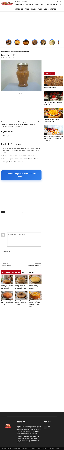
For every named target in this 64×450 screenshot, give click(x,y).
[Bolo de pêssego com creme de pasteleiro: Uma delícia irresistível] (53, 130)
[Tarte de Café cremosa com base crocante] (21, 295)
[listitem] (8, 42)
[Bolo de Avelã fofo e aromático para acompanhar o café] (21, 279)
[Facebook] (57, 1)
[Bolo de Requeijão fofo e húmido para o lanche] (7, 295)
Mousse (33, 9)
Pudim (40, 9)
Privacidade (25, 1)
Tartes (17, 9)
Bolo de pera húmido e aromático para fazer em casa (7, 286)
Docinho (8, 51)
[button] (61, 4)
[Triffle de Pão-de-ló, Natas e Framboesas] (53, 96)
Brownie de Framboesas (35, 265)
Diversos (29, 4)
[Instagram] (60, 1)
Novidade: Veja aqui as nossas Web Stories (21, 175)
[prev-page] (2, 310)
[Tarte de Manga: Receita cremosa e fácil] (53, 113)
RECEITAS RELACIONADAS (11, 272)
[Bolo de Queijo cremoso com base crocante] (35, 279)
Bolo (45, 84)
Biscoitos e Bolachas (49, 4)
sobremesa (33, 212)
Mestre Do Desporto (36, 448)
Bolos (37, 4)
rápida (22, 212)
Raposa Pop (45, 448)
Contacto (17, 1)
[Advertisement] (32, 24)
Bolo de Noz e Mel (50, 87)
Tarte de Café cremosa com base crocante (20, 302)
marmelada (17, 212)
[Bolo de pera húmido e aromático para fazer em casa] (7, 279)
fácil (12, 212)
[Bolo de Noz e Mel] (53, 81)
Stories (53, 9)
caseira (7, 212)
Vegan (46, 9)
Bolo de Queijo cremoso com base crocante (34, 286)
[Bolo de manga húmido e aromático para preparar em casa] (35, 295)
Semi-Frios (25, 9)
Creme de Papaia (6, 265)
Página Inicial (20, 4)
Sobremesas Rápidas (20, 51)
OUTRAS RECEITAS (28, 272)
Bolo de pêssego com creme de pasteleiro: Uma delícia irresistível (53, 138)
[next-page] (5, 310)
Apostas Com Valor (54, 448)
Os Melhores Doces (7, 57)
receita (27, 212)
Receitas (13, 51)
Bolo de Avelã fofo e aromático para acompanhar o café (20, 286)
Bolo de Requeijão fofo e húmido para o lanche (7, 302)
